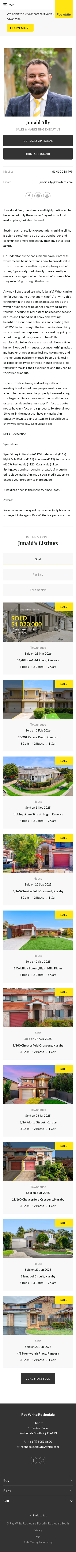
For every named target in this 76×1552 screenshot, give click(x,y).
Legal (38, 1536)
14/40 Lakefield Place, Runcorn (38, 660)
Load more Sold (38, 1378)
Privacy (38, 1530)
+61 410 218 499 (61, 171)
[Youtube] (46, 195)
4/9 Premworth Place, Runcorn (38, 1353)
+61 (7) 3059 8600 (40, 1441)
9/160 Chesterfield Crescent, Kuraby (38, 1045)
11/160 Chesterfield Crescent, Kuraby (38, 1199)
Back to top (40, 1515)
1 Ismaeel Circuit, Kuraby (38, 1276)
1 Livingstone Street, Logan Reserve (38, 814)
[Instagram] (38, 195)
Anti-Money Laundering (38, 1542)
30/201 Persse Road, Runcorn (38, 737)
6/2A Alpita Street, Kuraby (38, 1122)
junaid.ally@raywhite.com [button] (56, 182)
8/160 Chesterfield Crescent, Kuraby (38, 891)
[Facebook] (29, 195)
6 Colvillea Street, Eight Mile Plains (38, 968)
